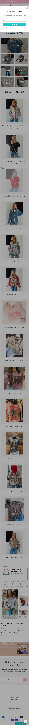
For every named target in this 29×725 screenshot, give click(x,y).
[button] (27, 8)
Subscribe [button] (14, 24)
